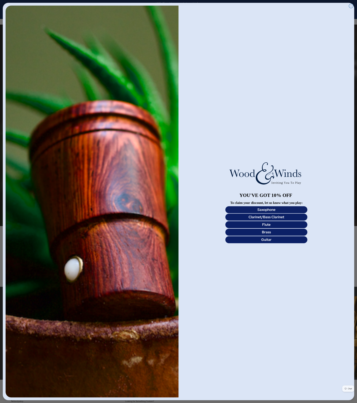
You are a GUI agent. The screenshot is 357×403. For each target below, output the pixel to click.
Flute (266, 224)
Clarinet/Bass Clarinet (266, 217)
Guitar (266, 239)
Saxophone (266, 209)
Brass (266, 232)
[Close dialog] (351, 6)
